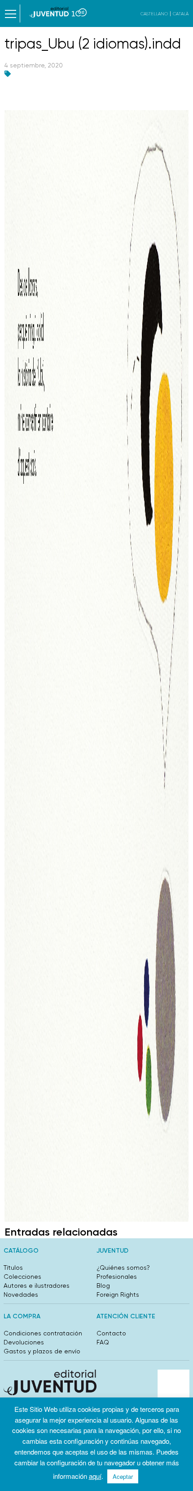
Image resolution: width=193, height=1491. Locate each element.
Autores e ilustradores (37, 1285)
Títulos (13, 1267)
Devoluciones (24, 1342)
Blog (103, 1285)
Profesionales (116, 1276)
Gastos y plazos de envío (42, 1351)
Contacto (111, 1333)
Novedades (21, 1294)
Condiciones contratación (43, 1333)
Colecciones (22, 1276)
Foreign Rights (117, 1294)
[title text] (58, 12)
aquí (95, 1476)
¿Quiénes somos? (123, 1267)
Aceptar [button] (123, 1476)
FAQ (102, 1342)
